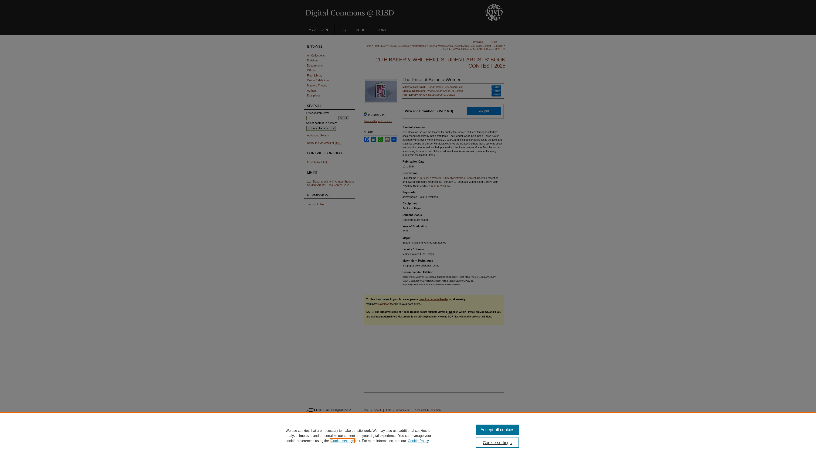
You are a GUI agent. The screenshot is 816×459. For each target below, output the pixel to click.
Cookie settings (342, 441)
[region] (408, 435)
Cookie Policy (418, 441)
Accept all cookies (497, 429)
